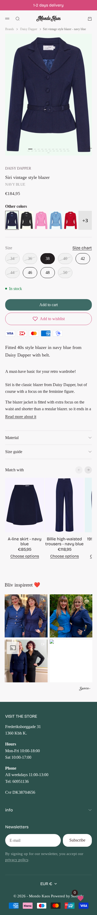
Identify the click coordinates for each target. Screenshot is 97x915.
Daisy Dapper (18, 168)
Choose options (24, 556)
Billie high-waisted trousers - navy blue (64, 541)
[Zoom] (90, 148)
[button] (48, 319)
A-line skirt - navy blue (24, 541)
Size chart (82, 247)
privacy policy (16, 860)
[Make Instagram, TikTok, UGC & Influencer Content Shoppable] (85, 689)
